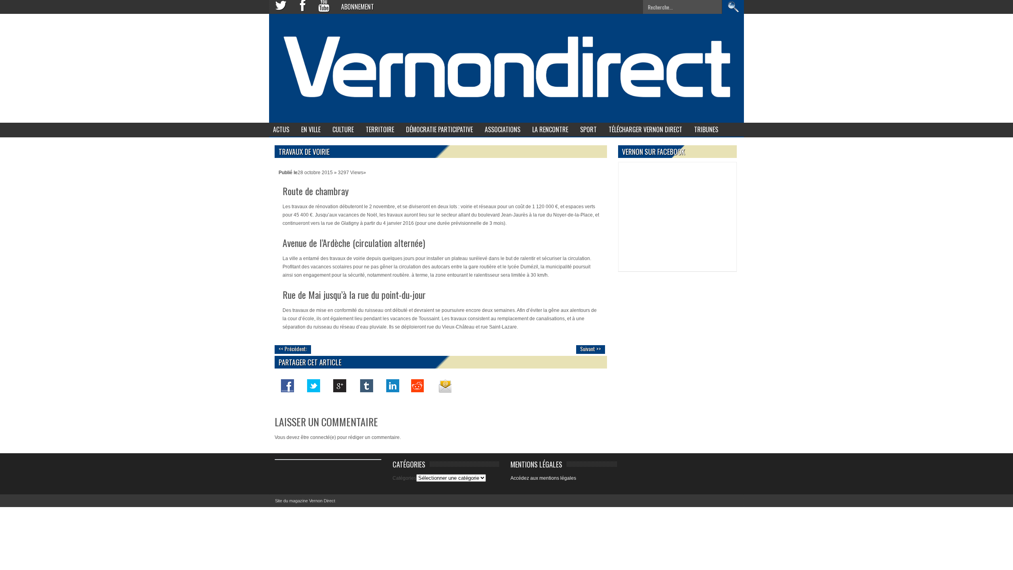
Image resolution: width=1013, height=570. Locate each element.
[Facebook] (288, 385)
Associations (502, 129)
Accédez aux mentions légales (543, 478)
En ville (311, 129)
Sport (588, 129)
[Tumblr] (366, 385)
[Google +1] (340, 385)
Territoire (380, 129)
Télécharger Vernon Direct (645, 129)
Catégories (404, 478)
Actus (281, 129)
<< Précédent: (293, 348)
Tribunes (706, 129)
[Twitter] (314, 385)
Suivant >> (590, 348)
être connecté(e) (318, 437)
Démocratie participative (439, 129)
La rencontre (550, 129)
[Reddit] (418, 385)
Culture (343, 129)
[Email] (444, 385)
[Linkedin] (392, 385)
